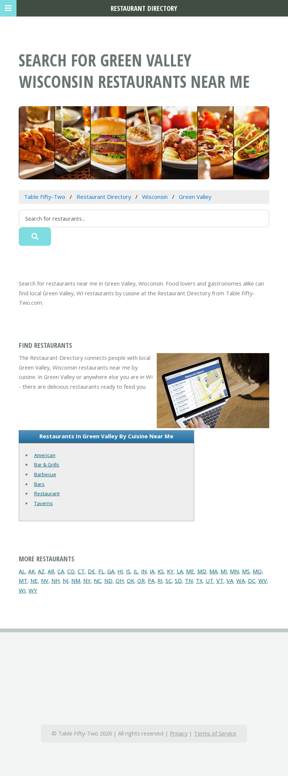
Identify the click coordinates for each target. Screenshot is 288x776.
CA (60, 571)
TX (199, 580)
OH (120, 580)
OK (130, 580)
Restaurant (47, 493)
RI (160, 580)
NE (34, 580)
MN (234, 571)
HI (120, 571)
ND (108, 580)
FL (101, 571)
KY (170, 571)
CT (81, 571)
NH (55, 580)
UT (209, 580)
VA (229, 580)
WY (32, 590)
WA (240, 580)
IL (136, 571)
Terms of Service (215, 733)
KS (161, 571)
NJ (65, 580)
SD (178, 580)
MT (23, 580)
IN (144, 571)
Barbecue (45, 474)
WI (22, 590)
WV (262, 580)
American (45, 455)
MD (201, 571)
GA (110, 571)
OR (141, 580)
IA (152, 571)
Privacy (179, 733)
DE (91, 571)
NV (44, 580)
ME (190, 571)
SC (168, 580)
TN (189, 580)
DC (251, 580)
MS (246, 571)
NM (75, 580)
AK (31, 571)
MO (257, 571)
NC (97, 580)
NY (87, 580)
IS (128, 571)
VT (220, 580)
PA (151, 580)
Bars (39, 484)
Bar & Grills (46, 464)
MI (223, 571)
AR (51, 571)
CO (71, 571)
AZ (41, 571)
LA (180, 571)
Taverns (43, 503)
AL (22, 571)
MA (213, 571)
